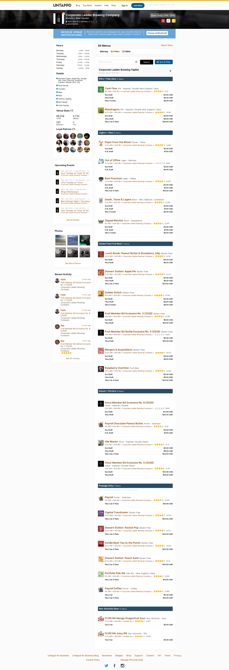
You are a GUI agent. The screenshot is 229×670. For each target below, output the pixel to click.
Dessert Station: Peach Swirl (122, 558)
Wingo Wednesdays (69, 192)
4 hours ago (86, 279)
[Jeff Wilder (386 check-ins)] (80, 143)
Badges (119, 655)
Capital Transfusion (117, 512)
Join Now (138, 5)
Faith (63, 279)
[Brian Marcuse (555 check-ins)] (73, 136)
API (159, 655)
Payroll (109, 497)
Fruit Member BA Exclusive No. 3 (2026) (129, 313)
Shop (113, 5)
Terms (167, 655)
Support (139, 655)
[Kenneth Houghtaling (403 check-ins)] (73, 143)
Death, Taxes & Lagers (118, 199)
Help (106, 5)
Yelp (163, 21)
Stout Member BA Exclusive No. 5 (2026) (129, 462)
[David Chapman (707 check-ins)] (59, 136)
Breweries (107, 655)
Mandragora (112, 109)
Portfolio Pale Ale (115, 573)
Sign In (125, 5)
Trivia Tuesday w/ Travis (72, 182)
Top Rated (87, 5)
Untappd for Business (58, 655)
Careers (150, 655)
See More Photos (73, 263)
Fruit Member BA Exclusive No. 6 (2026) (75, 314)
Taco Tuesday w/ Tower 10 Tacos (76, 173)
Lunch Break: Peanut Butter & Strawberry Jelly (133, 253)
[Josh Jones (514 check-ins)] (86, 136)
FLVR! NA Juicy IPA (116, 633)
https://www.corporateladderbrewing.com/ (174, 21)
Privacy (177, 655)
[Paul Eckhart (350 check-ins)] (86, 143)
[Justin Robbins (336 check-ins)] (73, 149)
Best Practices (113, 178)
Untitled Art (128, 621)
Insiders (98, 5)
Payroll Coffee (113, 588)
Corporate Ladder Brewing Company (74, 175)
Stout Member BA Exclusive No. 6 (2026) (129, 402)
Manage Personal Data (132, 660)
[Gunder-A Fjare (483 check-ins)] (59, 143)
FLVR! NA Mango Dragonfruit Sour (125, 618)
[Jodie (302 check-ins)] (86, 149)
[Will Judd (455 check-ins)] (66, 143)
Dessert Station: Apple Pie (120, 271)
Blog (78, 5)
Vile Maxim (111, 441)
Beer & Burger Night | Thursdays (75, 201)
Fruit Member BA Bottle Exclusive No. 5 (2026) (76, 299)
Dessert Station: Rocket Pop (122, 527)
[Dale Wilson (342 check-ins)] (66, 149)
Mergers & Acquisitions (119, 349)
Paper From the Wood (118, 142)
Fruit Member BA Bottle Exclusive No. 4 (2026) (76, 283)
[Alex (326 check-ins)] (80, 149)
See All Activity (73, 358)
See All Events (72, 220)
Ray (62, 325)
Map (94, 22)
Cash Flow (111, 88)
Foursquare (168, 21)
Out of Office (113, 160)
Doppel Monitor (114, 220)
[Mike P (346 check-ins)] (59, 149)
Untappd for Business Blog (85, 655)
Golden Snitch (113, 292)
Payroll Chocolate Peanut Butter (124, 423)
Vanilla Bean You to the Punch (123, 542)
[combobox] (161, 5)
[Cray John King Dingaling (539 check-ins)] (80, 136)
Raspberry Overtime (117, 367)
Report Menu (167, 45)
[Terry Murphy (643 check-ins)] (66, 136)
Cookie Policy (93, 660)
